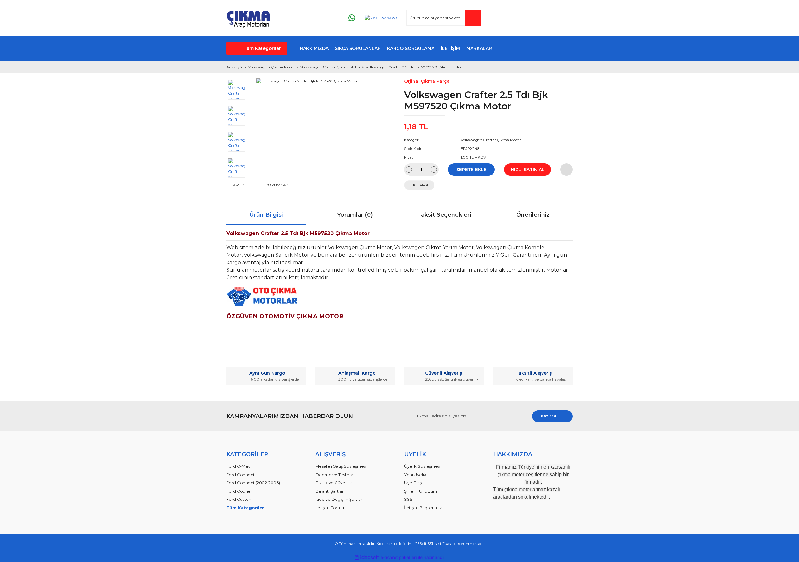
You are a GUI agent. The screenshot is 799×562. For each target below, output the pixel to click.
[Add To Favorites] (566, 169)
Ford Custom (239, 499)
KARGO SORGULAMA (410, 48)
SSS (408, 499)
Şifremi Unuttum (420, 491)
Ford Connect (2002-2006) (253, 482)
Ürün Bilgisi (266, 214)
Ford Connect (240, 474)
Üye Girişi (413, 482)
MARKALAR (479, 48)
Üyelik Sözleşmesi (422, 466)
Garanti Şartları (330, 491)
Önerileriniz (533, 214)
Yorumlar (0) (355, 214)
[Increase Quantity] (434, 169)
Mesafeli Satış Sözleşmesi (341, 466)
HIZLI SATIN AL (528, 169)
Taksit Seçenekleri (444, 214)
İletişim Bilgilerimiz (423, 507)
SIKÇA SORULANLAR (358, 48)
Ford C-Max (238, 466)
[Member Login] (530, 18)
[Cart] (565, 18)
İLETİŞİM (450, 48)
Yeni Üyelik (415, 474)
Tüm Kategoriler (262, 48)
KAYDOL (549, 416)
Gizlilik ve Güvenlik (333, 482)
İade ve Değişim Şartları (339, 499)
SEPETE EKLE (471, 169)
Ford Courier (239, 491)
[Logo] (248, 18)
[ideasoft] (366, 557)
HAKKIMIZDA (314, 48)
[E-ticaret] (398, 557)
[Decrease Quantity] (409, 169)
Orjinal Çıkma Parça (427, 81)
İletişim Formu (329, 507)
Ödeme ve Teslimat (335, 474)
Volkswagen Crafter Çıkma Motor (491, 139)
